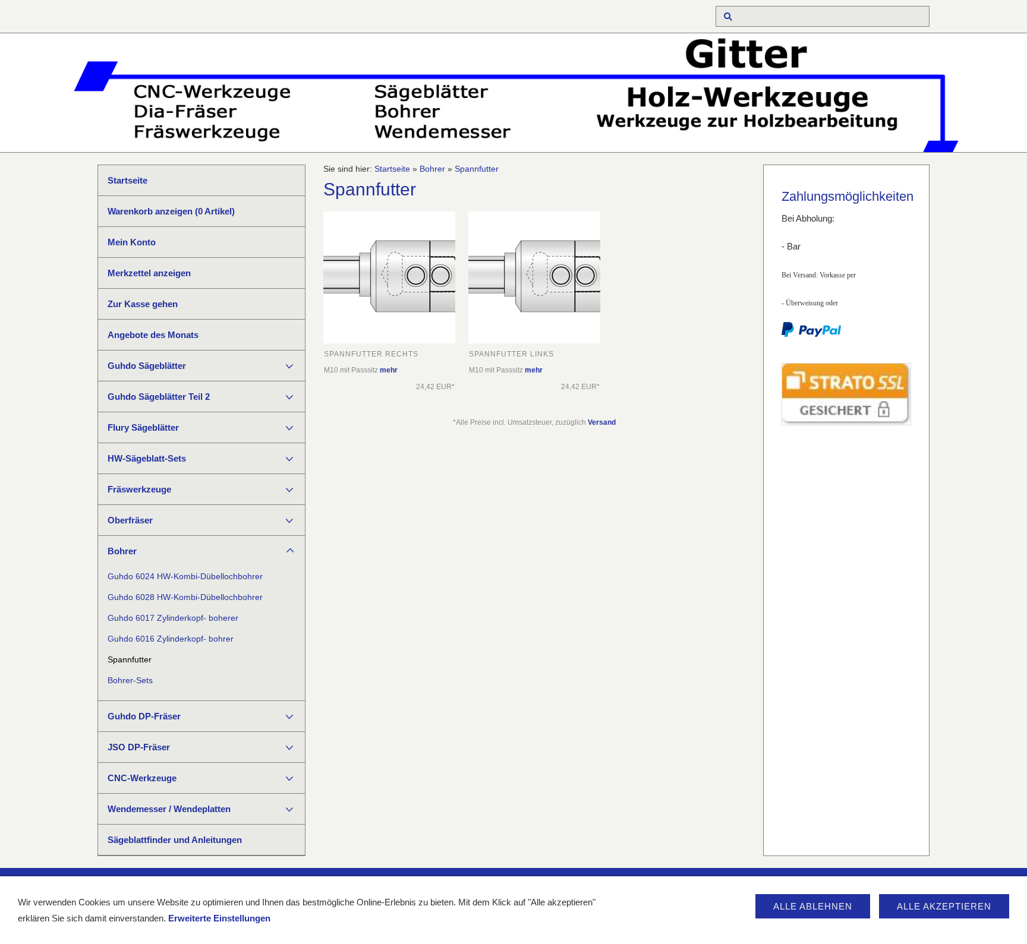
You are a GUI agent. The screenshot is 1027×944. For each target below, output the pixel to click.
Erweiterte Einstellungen (219, 918)
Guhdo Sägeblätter (147, 366)
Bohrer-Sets (130, 680)
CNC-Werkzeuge (142, 778)
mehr (389, 370)
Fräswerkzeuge (139, 489)
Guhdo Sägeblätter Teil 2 (159, 397)
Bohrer (122, 551)
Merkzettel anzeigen (149, 273)
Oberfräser (130, 520)
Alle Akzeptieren (944, 906)
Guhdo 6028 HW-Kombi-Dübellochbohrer (185, 597)
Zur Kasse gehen (143, 304)
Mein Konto (132, 242)
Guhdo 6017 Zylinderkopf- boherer (173, 618)
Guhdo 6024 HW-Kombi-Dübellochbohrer (185, 576)
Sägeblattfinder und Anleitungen (175, 840)
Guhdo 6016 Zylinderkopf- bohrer (171, 638)
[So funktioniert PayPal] (811, 334)
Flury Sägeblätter (143, 427)
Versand (602, 422)
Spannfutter (130, 659)
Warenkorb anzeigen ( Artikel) (171, 211)
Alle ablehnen (812, 906)
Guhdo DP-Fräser (144, 716)
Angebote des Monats (153, 335)
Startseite (127, 180)
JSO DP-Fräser (139, 747)
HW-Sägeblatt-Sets (147, 458)
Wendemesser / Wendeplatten (169, 809)
